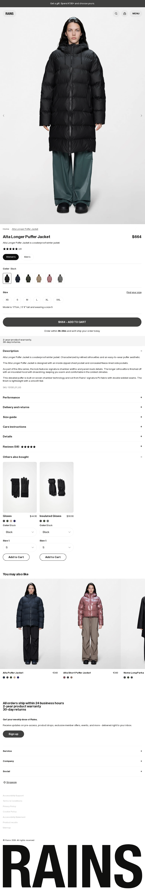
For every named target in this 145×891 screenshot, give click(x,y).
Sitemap (7, 828)
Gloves (7, 515)
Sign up (13, 733)
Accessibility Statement (14, 817)
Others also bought (72, 456)
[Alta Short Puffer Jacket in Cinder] (71, 677)
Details (72, 436)
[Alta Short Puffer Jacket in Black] (68, 677)
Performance (72, 397)
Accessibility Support (13, 796)
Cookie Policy (9, 812)
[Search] (116, 13)
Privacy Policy (9, 806)
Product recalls (10, 822)
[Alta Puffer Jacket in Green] (11, 677)
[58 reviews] (12, 249)
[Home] (9, 13)
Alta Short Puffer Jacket (77, 672)
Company (72, 761)
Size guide (72, 417)
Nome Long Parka (134, 672)
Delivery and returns (72, 407)
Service (72, 751)
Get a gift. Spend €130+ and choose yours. (72, 3)
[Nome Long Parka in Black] (125, 677)
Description (72, 350)
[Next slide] (138, 115)
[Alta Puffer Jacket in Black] (7, 677)
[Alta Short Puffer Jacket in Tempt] (90, 624)
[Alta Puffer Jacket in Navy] (30, 624)
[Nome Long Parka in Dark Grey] (132, 677)
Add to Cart (16, 557)
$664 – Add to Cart (72, 321)
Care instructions (72, 426)
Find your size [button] (134, 292)
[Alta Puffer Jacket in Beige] (14, 677)
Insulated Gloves (50, 515)
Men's (27, 257)
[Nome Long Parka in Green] (128, 677)
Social (72, 771)
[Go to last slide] (6, 115)
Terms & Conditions (12, 801)
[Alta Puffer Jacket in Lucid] (18, 677)
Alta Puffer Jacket (13, 672)
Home (6, 229)
